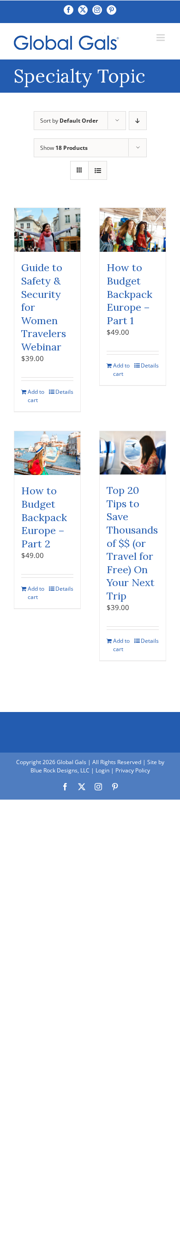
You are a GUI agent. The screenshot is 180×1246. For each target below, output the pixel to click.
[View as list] (98, 170)
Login (102, 770)
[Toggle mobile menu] (161, 37)
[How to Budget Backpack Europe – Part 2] (47, 453)
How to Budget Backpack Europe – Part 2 (44, 517)
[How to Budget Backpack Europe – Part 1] (133, 230)
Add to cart (36, 396)
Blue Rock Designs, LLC (60, 770)
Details (64, 392)
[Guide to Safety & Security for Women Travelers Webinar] (47, 230)
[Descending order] (138, 120)
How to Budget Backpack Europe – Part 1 (129, 293)
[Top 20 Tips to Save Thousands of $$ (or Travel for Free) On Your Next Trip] (133, 453)
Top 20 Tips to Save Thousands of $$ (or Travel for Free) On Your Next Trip (132, 543)
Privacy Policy (132, 770)
